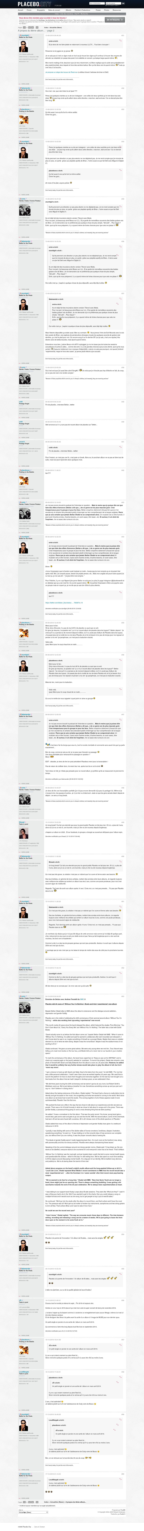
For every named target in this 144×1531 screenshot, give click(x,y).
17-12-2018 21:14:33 (53, 1474)
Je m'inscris (108, 22)
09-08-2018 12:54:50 (53, 655)
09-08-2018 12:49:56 (53, 623)
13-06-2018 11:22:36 (53, 88)
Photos (106, 10)
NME (82, 999)
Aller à (21, 1510)
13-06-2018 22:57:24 (53, 293)
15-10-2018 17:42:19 (53, 968)
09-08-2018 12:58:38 (53, 714)
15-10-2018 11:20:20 (53, 901)
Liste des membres (66, 14)
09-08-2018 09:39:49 (53, 422)
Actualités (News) (56, 27)
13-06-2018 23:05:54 (53, 367)
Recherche (84, 14)
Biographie (41, 10)
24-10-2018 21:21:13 (53, 1234)
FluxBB (123, 1510)
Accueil (20, 10)
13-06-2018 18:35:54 (53, 241)
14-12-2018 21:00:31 (53, 1300)
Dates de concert (54, 10)
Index (57, 14)
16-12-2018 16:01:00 (53, 1340)
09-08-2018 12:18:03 (53, 502)
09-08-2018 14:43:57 (53, 788)
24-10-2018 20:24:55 (53, 996)
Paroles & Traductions (82, 10)
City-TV (76, 14)
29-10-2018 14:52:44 (53, 1269)
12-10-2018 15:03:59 (53, 822)
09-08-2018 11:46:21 (53, 470)
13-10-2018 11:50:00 (53, 856)
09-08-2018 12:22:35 (53, 537)
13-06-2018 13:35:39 (53, 109)
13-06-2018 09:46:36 (53, 35)
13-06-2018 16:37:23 (53, 199)
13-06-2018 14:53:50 (53, 141)
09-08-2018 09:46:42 (53, 442)
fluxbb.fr (122, 1514)
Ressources (117, 10)
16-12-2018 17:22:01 (53, 1372)
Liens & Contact (39, 1527)
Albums (68, 10)
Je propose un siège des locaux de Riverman (61, 72)
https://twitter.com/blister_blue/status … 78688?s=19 (64, 603)
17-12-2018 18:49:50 (53, 1414)
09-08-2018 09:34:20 (53, 402)
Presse (98, 10)
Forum (29, 10)
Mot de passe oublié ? (112, 5)
